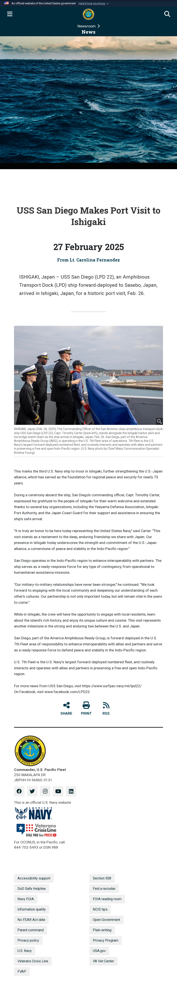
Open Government (106, 920)
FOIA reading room (107, 899)
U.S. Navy (24, 951)
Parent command (30, 930)
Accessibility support (33, 878)
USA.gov (99, 951)
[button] (94, 3)
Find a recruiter (104, 889)
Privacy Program (105, 940)
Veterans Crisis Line (32, 961)
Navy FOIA (25, 899)
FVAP (21, 971)
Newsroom (86, 26)
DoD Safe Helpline (31, 889)
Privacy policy (28, 940)
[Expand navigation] (9, 14)
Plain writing (102, 930)
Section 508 (102, 878)
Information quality (31, 909)
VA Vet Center (103, 961)
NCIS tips (100, 909)
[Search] (167, 14)
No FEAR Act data (31, 920)
